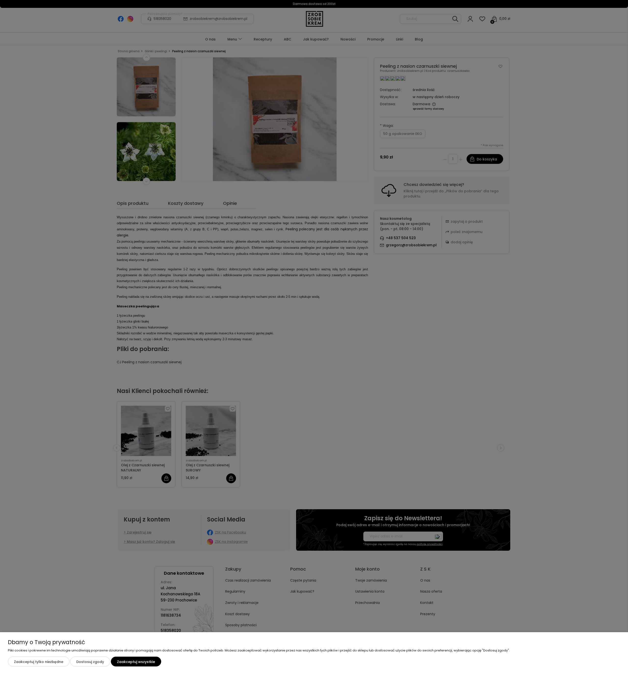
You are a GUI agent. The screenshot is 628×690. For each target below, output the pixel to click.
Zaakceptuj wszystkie (136, 661)
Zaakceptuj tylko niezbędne (38, 661)
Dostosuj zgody (90, 661)
